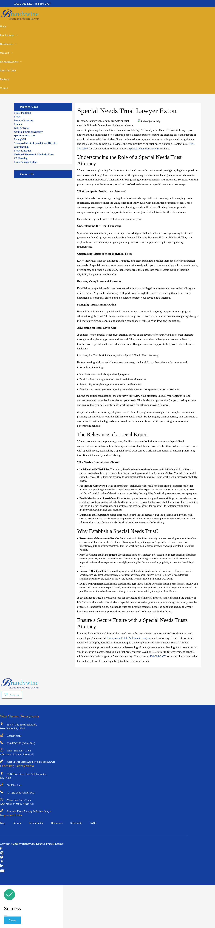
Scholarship (76, 823)
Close (12, 920)
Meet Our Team (8, 70)
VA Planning (20, 158)
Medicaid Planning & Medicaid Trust (34, 154)
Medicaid (4, 52)
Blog (2, 823)
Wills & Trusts (21, 128)
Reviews (4, 79)
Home (3, 26)
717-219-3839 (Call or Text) (21, 792)
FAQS (93, 823)
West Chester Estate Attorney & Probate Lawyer (31, 761)
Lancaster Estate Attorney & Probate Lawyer (29, 811)
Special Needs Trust (24, 135)
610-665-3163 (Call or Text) (21, 743)
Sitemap (17, 823)
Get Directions (14, 735)
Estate (17, 116)
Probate (18, 124)
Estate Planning (22, 112)
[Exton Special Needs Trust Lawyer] (19, 19)
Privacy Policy (36, 823)
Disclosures (56, 823)
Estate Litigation (22, 150)
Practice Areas (7, 35)
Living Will (20, 139)
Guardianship (21, 147)
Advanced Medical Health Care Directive (36, 143)
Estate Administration (25, 162)
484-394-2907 (43, 3)
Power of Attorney (24, 120)
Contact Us (14, 695)
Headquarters (6, 44)
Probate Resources (9, 61)
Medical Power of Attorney (28, 131)
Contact (4, 88)
